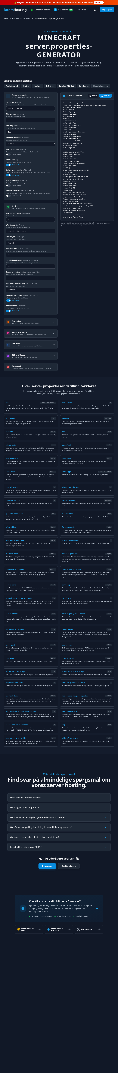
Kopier (94, 96)
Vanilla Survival (12, 86)
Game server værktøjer (21, 18)
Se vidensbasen (69, 866)
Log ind (108, 9)
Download (107, 96)
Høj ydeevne (83, 86)
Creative (26, 86)
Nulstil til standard (100, 86)
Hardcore (37, 86)
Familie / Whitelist (66, 86)
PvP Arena (50, 86)
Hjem (6, 18)
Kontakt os (47, 866)
